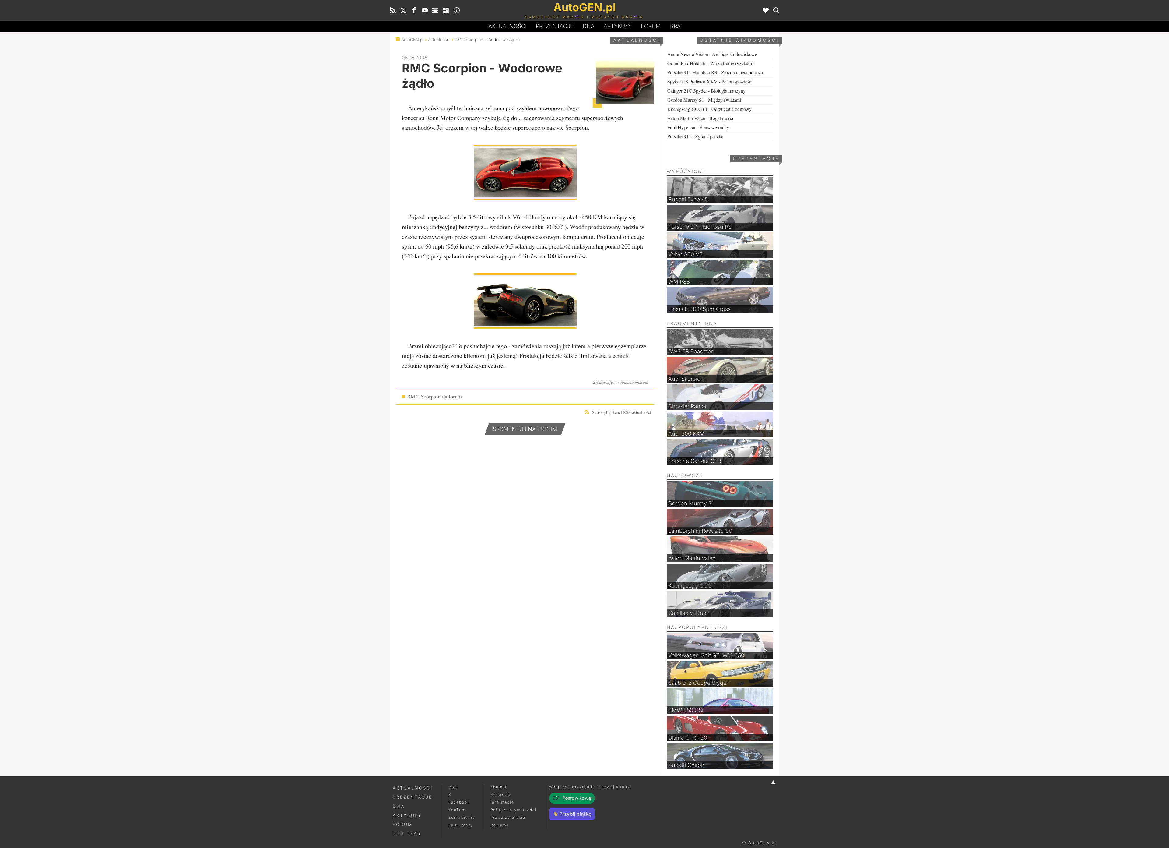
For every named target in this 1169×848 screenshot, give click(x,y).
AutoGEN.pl (412, 39)
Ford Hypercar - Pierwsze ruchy (698, 127)
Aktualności (507, 26)
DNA (399, 806)
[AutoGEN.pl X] (403, 10)
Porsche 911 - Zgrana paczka (695, 136)
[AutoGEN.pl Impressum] (457, 10)
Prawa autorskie (507, 817)
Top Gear (407, 833)
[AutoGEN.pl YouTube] (425, 10)
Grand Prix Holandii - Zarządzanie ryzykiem (710, 63)
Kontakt (498, 787)
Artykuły (618, 26)
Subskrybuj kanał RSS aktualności (621, 412)
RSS (452, 787)
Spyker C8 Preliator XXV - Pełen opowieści (710, 81)
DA (589, 26)
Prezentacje (555, 26)
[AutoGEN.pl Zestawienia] (435, 10)
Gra (675, 26)
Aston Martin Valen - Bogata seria (700, 118)
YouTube (457, 809)
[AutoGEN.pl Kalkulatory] (446, 10)
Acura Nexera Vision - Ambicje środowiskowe (712, 54)
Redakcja (500, 794)
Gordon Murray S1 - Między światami (704, 100)
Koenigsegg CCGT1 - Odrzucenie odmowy (709, 109)
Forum (651, 26)
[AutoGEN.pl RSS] (393, 10)
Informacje (502, 802)
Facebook (459, 802)
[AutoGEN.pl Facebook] (414, 10)
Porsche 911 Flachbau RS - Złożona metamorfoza (715, 72)
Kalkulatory (460, 825)
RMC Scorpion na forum (434, 396)
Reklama (499, 825)
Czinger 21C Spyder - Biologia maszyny (706, 90)
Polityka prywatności (513, 809)
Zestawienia (461, 817)
